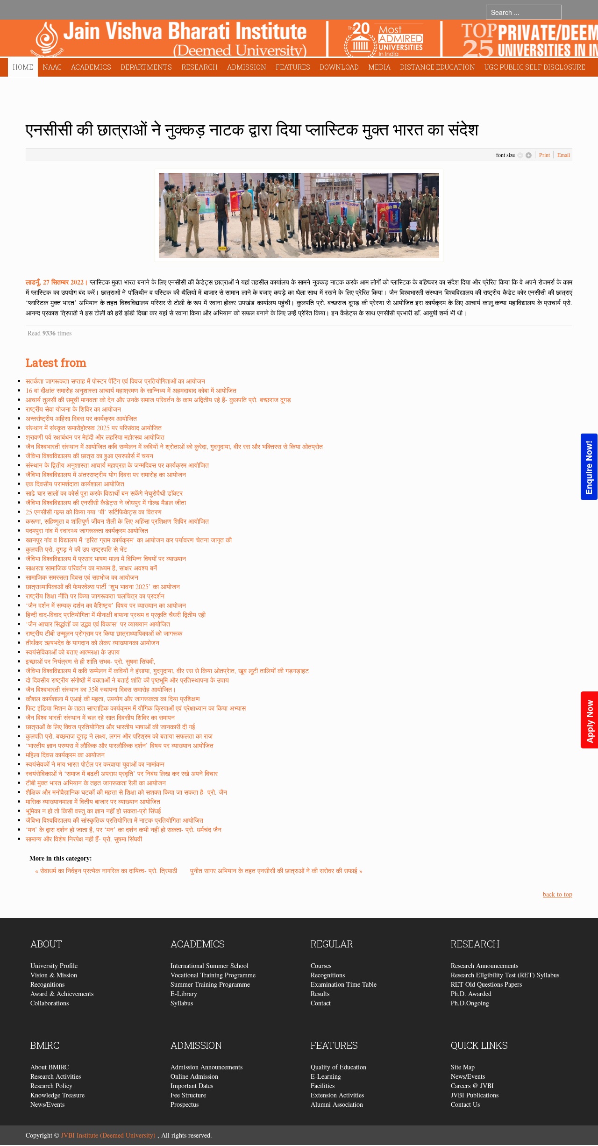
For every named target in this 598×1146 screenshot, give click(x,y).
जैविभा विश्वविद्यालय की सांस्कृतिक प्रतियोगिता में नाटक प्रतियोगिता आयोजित (114, 820)
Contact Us (465, 1104)
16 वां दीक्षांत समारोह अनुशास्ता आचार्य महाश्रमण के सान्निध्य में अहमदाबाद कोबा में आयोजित (131, 390)
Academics (91, 67)
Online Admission (194, 1076)
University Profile (54, 965)
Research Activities (55, 1076)
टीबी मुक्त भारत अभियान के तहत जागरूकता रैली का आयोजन (96, 782)
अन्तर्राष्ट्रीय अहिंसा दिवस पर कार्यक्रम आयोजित (81, 418)
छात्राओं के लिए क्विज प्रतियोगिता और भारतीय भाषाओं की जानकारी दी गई (110, 726)
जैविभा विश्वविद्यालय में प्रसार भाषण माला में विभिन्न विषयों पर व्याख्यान (106, 558)
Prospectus (185, 1104)
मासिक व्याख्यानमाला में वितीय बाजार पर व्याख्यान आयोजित (93, 801)
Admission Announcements (206, 1066)
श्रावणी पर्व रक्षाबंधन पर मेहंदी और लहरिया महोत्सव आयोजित (95, 437)
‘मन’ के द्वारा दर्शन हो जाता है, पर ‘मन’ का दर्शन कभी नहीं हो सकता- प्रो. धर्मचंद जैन (123, 829)
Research (199, 67)
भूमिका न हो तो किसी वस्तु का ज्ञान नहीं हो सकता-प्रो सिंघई (93, 810)
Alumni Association (337, 1104)
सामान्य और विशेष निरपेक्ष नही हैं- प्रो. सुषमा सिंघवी (84, 838)
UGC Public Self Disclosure (534, 67)
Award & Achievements (61, 993)
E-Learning (326, 1076)
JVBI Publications (474, 1094)
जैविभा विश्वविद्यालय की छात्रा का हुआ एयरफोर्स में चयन (89, 455)
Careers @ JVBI (472, 1085)
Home (23, 67)
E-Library (184, 993)
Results (320, 993)
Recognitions (47, 984)
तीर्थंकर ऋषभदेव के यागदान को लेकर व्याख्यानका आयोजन (92, 642)
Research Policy (51, 1085)
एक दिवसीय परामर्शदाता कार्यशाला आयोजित (75, 483)
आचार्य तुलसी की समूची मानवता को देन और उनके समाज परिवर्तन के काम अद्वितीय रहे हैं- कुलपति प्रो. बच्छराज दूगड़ (158, 399)
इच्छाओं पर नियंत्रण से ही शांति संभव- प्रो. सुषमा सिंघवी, (91, 661)
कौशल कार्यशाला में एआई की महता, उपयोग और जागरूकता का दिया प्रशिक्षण (113, 698)
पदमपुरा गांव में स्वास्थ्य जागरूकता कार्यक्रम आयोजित (87, 530)
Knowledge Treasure (57, 1094)
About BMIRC (49, 1066)
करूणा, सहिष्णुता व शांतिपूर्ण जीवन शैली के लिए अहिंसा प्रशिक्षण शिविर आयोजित (117, 521)
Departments (146, 67)
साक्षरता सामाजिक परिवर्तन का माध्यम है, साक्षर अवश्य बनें (91, 567)
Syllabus (182, 1002)
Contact (321, 1002)
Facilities (323, 1085)
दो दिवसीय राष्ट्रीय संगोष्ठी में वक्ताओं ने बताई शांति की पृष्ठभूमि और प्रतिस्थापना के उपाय (127, 680)
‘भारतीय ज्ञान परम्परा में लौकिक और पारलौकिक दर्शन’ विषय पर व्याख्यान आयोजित (120, 745)
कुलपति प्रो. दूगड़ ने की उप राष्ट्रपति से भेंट (76, 549)
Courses (321, 965)
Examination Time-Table (344, 984)
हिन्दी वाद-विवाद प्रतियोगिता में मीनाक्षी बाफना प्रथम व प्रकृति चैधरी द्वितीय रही (116, 614)
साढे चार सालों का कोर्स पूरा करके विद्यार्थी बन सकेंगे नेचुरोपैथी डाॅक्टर (104, 493)
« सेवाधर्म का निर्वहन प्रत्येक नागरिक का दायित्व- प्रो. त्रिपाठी (107, 870)
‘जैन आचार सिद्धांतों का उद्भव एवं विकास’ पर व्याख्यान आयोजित (98, 623)
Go (570, 12)
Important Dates (192, 1085)
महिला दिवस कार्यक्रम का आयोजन (65, 754)
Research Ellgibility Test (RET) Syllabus (505, 974)
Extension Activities (337, 1094)
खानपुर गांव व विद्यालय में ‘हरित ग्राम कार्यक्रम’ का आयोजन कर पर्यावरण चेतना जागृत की (129, 539)
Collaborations (49, 1002)
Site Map (463, 1066)
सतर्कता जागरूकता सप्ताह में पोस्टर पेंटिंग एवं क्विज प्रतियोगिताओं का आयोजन (115, 381)
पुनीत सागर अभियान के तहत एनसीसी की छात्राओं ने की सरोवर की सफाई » (276, 870)
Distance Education (437, 67)
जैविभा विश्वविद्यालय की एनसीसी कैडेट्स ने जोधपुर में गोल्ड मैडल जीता (106, 502)
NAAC (52, 67)
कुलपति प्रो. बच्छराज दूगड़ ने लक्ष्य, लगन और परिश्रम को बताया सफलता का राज (119, 736)
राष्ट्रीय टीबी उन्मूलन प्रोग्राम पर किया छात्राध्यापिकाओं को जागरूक (104, 633)
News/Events (47, 1104)
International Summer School (210, 965)
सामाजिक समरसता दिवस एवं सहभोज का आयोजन (82, 577)
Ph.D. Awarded (471, 993)
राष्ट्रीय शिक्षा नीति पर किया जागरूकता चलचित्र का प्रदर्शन (95, 595)
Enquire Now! (589, 468)
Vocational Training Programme (213, 974)
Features (293, 67)
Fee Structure (188, 1094)
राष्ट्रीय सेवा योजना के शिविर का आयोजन (73, 409)
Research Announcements (484, 965)
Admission (246, 67)
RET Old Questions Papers (486, 984)
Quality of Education (338, 1066)
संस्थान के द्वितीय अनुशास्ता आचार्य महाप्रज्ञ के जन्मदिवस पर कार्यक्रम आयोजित (117, 465)
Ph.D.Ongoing (470, 1002)
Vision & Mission (53, 974)
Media (379, 67)
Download (339, 67)
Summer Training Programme (210, 984)
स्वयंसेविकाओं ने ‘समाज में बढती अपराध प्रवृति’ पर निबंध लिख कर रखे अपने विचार (122, 773)
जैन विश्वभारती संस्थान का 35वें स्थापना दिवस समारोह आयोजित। (101, 689)
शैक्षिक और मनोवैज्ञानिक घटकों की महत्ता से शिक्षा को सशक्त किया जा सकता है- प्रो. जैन (126, 792)
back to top (557, 894)
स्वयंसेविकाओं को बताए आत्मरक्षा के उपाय (73, 652)
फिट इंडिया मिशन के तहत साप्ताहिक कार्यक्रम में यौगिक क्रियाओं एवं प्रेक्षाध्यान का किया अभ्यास (136, 708)
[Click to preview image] (299, 214)
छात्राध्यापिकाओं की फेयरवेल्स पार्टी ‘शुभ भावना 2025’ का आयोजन (103, 586)
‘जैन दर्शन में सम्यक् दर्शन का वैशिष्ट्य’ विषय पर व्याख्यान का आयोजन (106, 605)
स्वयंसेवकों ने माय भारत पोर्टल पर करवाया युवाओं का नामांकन (95, 764)
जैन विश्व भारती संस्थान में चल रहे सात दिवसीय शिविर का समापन (100, 717)
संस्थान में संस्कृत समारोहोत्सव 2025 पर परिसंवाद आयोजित (94, 427)
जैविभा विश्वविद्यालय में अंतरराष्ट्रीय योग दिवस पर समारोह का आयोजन (106, 474)
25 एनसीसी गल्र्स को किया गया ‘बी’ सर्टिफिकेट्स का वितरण (94, 511)
